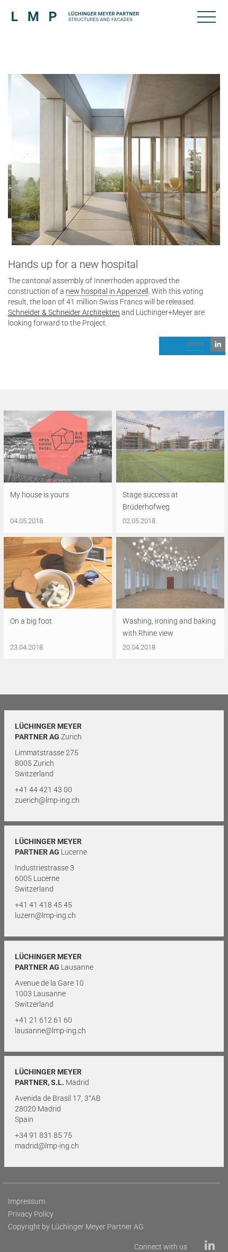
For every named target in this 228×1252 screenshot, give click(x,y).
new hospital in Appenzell (107, 291)
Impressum (26, 1201)
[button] (192, 346)
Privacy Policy (31, 1214)
